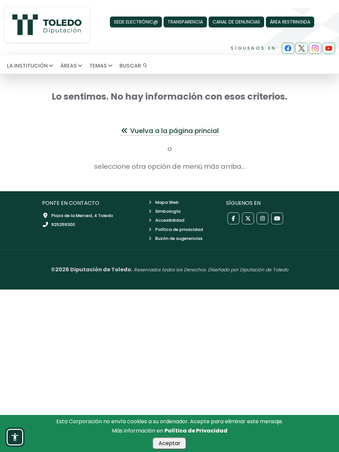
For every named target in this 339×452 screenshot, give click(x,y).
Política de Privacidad (196, 430)
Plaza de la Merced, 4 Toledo (82, 215)
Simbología (167, 211)
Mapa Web (167, 202)
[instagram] (315, 48)
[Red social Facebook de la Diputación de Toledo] (233, 218)
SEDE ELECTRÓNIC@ (136, 22)
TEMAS (98, 65)
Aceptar (169, 443)
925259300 (63, 224)
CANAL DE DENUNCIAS (236, 22)
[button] (15, 437)
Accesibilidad (169, 220)
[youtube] (328, 48)
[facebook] (288, 48)
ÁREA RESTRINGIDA (290, 22)
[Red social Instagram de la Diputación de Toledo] (262, 218)
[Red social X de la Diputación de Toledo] (248, 218)
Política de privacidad (179, 229)
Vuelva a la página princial (173, 130)
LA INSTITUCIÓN (27, 65)
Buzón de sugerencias (179, 238)
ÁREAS (68, 65)
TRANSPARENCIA (185, 22)
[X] (301, 48)
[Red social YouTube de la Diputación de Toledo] (277, 218)
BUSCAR (131, 65)
